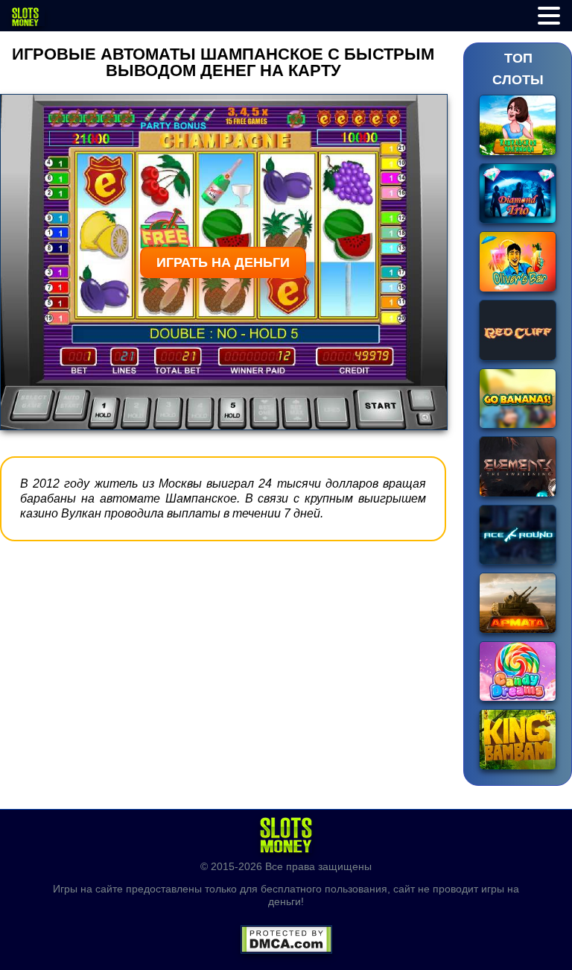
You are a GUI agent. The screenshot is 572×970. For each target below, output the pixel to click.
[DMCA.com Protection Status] (286, 934)
